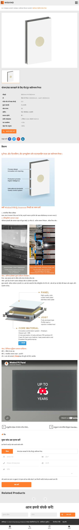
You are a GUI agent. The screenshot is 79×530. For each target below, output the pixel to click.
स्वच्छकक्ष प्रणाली (8, 8)
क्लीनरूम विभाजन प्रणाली (25, 8)
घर (2, 8)
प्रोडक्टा (16, 8)
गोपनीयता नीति (56, 522)
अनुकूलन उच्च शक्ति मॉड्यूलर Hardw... (65, 427)
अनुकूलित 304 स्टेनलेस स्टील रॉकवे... (17, 427)
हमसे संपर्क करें (10, 131)
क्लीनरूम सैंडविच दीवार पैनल (39, 8)
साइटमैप (64, 522)
